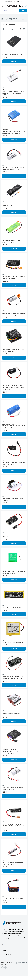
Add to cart (14, 61)
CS (3, 52)
